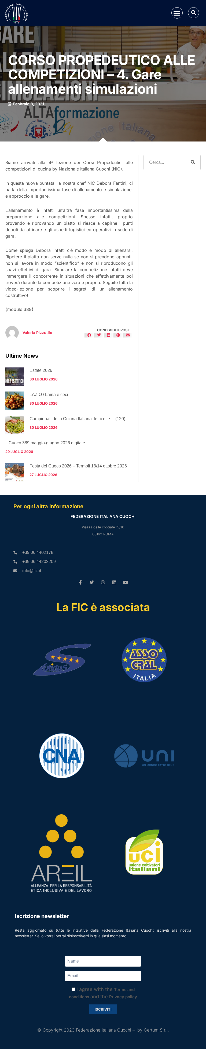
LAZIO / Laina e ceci (49, 394)
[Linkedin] (114, 582)
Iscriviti (103, 1009)
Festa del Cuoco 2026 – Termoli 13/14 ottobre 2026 (78, 466)
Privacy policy (123, 996)
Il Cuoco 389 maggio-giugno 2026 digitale (45, 443)
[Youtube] (125, 582)
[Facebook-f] (80, 582)
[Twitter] (91, 582)
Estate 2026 (41, 370)
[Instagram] (103, 582)
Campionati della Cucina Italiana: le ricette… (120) (77, 418)
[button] (177, 13)
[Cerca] (192, 162)
